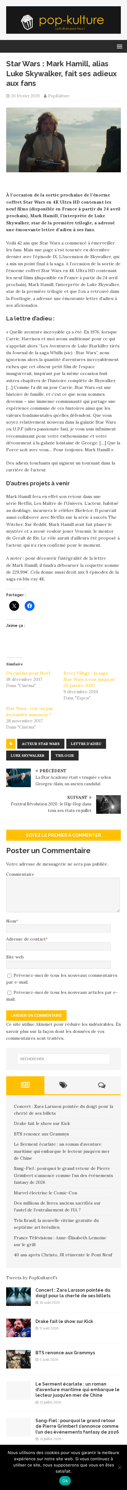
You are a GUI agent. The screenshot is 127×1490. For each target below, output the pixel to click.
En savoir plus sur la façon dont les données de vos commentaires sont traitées (63, 1031)
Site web (15, 957)
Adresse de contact (26, 939)
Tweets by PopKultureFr (32, 1278)
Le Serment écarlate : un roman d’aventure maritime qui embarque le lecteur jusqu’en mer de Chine (62, 1151)
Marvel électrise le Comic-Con (45, 1193)
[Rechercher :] (63, 1059)
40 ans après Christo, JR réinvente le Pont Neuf (63, 1255)
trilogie (64, 755)
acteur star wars (41, 743)
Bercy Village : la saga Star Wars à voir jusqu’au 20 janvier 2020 (88, 679)
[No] (119, 1467)
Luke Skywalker (27, 755)
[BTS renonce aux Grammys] (18, 1365)
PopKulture (59, 96)
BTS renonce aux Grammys (41, 1134)
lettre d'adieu (86, 743)
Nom (11, 921)
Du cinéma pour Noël (28, 673)
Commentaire (20, 874)
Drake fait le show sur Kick (42, 1123)
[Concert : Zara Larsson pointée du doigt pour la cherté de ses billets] (18, 1302)
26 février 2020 (25, 96)
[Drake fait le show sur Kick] (18, 1334)
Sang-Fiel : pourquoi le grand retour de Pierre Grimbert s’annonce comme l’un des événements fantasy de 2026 (63, 1175)
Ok (65, 1480)
